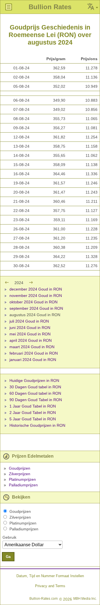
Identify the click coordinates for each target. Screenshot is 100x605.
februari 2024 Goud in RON (33, 353)
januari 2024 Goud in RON (32, 359)
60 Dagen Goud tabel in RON (35, 393)
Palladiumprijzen (23, 485)
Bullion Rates (50, 7)
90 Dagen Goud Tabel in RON (35, 399)
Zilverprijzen (19, 474)
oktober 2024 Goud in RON (33, 302)
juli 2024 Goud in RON (29, 321)
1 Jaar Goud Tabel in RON (32, 406)
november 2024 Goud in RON (35, 295)
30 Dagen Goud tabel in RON (35, 387)
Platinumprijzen (22, 479)
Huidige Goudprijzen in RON (34, 380)
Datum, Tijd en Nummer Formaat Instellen (50, 576)
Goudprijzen (19, 468)
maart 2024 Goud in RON (31, 347)
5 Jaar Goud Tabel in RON (32, 419)
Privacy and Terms (50, 586)
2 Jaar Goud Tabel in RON (32, 412)
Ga (8, 557)
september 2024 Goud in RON (36, 308)
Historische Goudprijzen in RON (37, 425)
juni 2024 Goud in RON (29, 327)
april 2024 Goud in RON (30, 340)
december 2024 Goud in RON (35, 289)
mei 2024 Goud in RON (30, 334)
